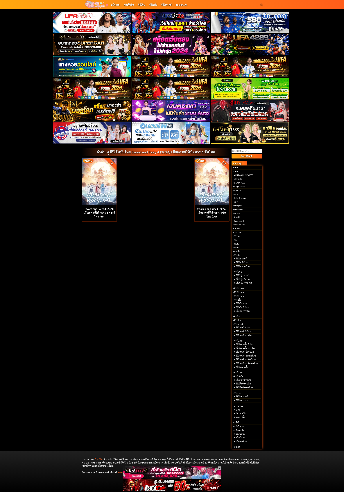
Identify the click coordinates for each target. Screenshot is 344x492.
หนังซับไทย (240, 437)
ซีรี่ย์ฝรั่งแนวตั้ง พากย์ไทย (246, 355)
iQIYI (236, 202)
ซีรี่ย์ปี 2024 (239, 288)
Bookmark (181, 4)
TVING (237, 236)
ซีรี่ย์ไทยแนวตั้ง (242, 367)
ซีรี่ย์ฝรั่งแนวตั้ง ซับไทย (245, 352)
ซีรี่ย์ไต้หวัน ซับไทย (243, 383)
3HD (236, 167)
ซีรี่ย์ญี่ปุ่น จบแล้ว (242, 275)
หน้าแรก (115, 4)
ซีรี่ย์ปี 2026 (239, 296)
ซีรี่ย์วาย (237, 316)
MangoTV (238, 205)
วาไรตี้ (236, 422)
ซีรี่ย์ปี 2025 (239, 292)
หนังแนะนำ (239, 430)
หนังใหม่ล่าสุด (240, 434)
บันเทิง (237, 410)
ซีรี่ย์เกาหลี (166, 4)
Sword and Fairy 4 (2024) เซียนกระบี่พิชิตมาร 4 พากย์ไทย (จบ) (99, 212)
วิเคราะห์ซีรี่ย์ (241, 413)
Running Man (239, 224)
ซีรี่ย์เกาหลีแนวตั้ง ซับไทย (246, 359)
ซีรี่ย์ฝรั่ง (153, 4)
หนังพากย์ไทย (241, 441)
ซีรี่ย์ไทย (237, 393)
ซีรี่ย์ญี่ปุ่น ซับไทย (243, 279)
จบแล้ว (237, 251)
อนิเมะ (237, 447)
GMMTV (237, 190)
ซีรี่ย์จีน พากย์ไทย (243, 266)
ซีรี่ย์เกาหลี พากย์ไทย (244, 335)
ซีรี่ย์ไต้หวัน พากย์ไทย (244, 387)
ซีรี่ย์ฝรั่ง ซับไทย (242, 307)
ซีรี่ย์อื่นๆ (237, 320)
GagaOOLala (239, 186)
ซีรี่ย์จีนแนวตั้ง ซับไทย (245, 344)
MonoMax (238, 209)
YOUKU (237, 247)
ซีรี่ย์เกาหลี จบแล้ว (243, 327)
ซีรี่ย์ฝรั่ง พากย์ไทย (243, 311)
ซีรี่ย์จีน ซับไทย (242, 262)
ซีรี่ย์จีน (141, 4)
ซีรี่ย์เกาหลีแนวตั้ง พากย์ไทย (247, 363)
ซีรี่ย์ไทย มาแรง (242, 400)
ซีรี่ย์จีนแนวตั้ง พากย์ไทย (245, 348)
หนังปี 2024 (239, 426)
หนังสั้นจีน (128, 4)
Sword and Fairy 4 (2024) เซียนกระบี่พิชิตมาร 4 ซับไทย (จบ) (211, 212)
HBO (236, 194)
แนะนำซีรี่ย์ (240, 417)
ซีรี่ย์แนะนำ (238, 372)
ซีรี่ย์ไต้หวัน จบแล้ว (243, 380)
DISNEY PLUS (239, 182)
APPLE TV (238, 179)
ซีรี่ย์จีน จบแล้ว (242, 258)
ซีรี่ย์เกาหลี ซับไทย (243, 331)
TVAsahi (237, 232)
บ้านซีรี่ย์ (98, 459)
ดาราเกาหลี (238, 406)
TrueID (237, 228)
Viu (235, 240)
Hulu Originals (240, 198)
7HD (236, 171)
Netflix (237, 213)
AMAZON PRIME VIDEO (243, 175)
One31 (237, 217)
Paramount (239, 221)
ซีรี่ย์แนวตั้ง (238, 341)
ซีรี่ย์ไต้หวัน (238, 376)
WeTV (236, 244)
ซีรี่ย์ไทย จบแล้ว (242, 396)
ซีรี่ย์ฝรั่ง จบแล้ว (242, 303)
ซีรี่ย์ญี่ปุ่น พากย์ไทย (244, 283)
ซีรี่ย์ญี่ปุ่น (238, 272)
